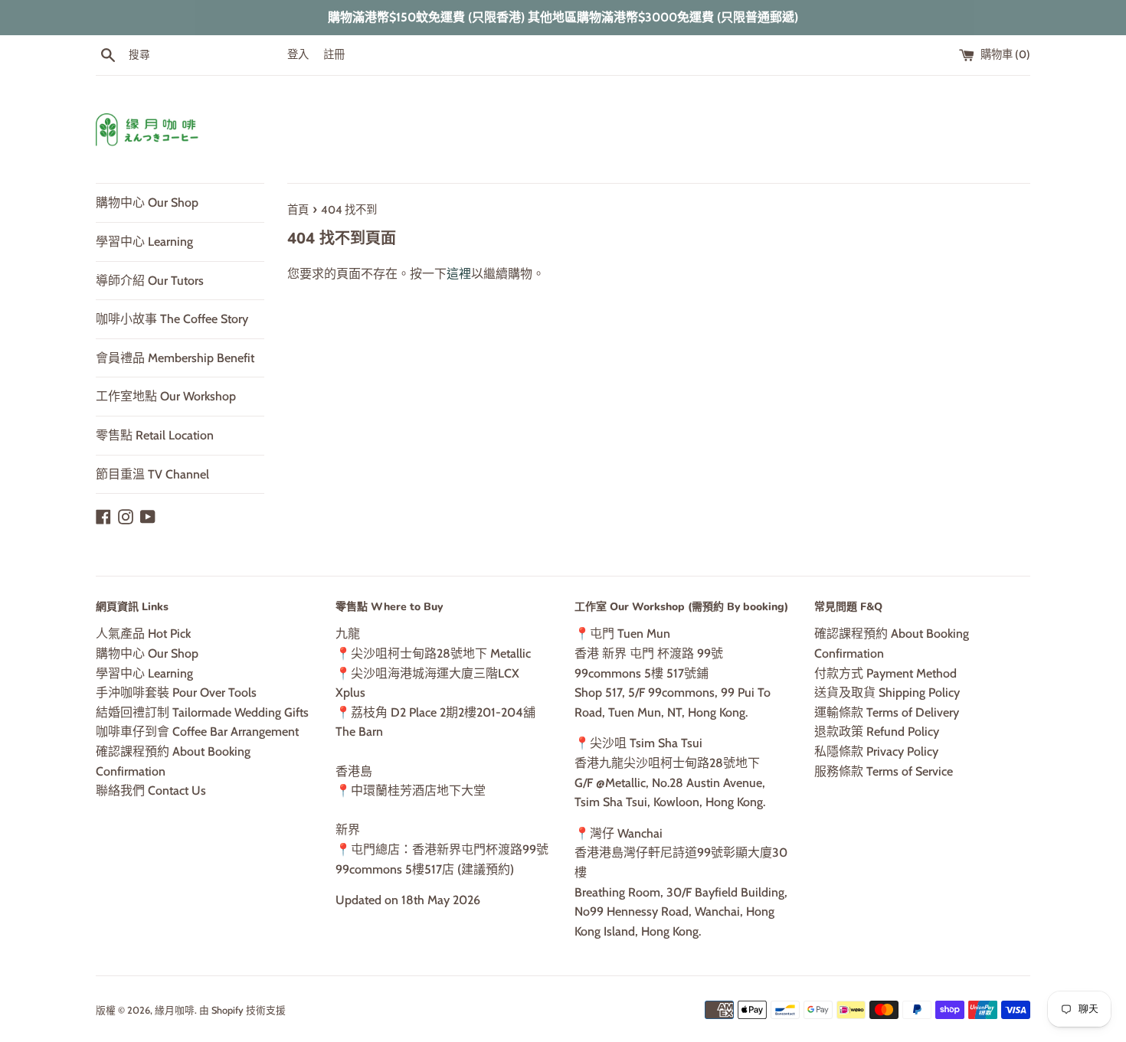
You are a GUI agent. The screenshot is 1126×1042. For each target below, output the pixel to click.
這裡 (459, 273)
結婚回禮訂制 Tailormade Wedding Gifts (202, 712)
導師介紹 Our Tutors (150, 280)
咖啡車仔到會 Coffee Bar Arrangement (197, 731)
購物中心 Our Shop (147, 202)
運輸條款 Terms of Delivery (886, 712)
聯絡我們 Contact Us (151, 790)
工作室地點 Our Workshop (166, 396)
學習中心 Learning (144, 241)
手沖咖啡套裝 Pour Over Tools (176, 692)
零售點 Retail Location (155, 435)
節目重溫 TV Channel (152, 474)
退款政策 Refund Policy (876, 731)
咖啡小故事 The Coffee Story (172, 319)
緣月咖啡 (175, 1010)
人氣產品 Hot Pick (143, 633)
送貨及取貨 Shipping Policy (887, 692)
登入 (298, 54)
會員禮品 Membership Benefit (175, 358)
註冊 (334, 54)
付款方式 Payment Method (885, 673)
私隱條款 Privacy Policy (876, 751)
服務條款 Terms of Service (883, 771)
